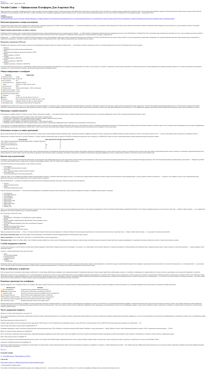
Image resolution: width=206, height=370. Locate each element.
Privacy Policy (4, 362)
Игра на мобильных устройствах (128, 18)
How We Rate (29, 362)
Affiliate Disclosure (20, 362)
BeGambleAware (20, 356)
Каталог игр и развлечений (93, 18)
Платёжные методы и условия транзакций (73, 18)
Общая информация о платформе (34, 18)
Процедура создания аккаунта (52, 18)
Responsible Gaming (38, 362)
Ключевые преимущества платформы (148, 18)
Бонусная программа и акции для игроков (12, 18)
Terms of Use (11, 362)
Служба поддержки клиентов (109, 18)
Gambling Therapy (8, 356)
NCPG (27, 356)
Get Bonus (3, 15)
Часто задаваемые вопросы (167, 18)
